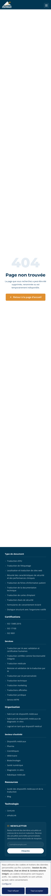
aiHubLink (11, 815)
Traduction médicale (16, 663)
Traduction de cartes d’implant (21, 595)
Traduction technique (17, 680)
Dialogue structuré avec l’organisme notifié (26, 609)
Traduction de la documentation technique (21, 589)
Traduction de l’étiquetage (19, 565)
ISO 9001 (11, 633)
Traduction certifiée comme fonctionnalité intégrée (26, 657)
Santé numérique (15, 765)
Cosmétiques (13, 751)
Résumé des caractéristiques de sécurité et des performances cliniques (25, 576)
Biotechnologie (14, 760)
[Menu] (46, 5)
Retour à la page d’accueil (27, 297)
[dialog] (25, 879)
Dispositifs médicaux (16, 741)
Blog (9, 796)
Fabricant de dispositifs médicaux (22, 714)
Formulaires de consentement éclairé (24, 604)
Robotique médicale (16, 774)
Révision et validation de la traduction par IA (26, 669)
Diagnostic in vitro (15, 770)
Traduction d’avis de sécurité (20, 600)
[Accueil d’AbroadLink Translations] (7, 4)
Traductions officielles (17, 690)
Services (9, 641)
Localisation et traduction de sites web (24, 570)
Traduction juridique (16, 695)
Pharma (10, 746)
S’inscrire (25, 851)
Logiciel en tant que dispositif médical (24, 726)
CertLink (11, 810)
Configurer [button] (7, 884)
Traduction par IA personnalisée (21, 676)
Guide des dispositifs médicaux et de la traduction (25, 790)
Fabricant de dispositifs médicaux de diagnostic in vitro (24, 720)
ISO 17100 (11, 628)
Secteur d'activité (13, 734)
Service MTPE (13, 699)
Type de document (14, 554)
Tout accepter (37, 890)
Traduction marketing (17, 685)
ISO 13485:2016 (14, 623)
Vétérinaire (12, 755)
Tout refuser (13, 890)
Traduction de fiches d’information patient (26, 583)
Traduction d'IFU (14, 561)
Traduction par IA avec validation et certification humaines (23, 649)
